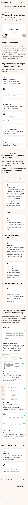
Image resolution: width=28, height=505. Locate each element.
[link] (14, 339)
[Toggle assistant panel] (24, 2)
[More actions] (26, 2)
